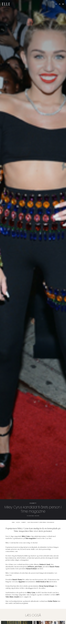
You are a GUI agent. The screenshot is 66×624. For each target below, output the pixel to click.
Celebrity (33, 503)
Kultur (18, 522)
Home (13, 522)
